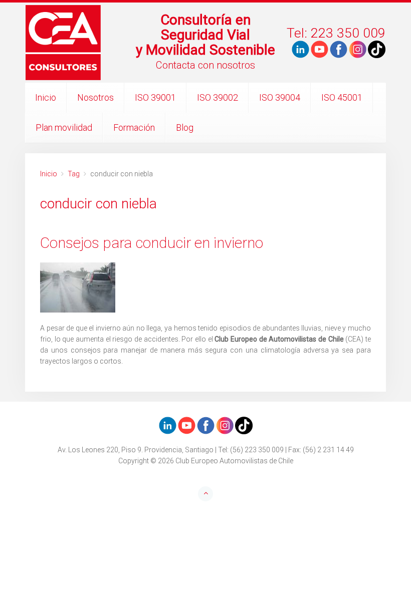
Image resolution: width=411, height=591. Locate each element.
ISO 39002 (217, 97)
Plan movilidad (64, 127)
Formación (134, 127)
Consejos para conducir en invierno (151, 242)
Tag (74, 174)
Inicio (45, 97)
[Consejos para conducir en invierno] (205, 287)
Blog (184, 127)
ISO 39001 (155, 97)
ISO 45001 (341, 97)
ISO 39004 (279, 97)
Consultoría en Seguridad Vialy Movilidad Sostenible (205, 35)
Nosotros (95, 97)
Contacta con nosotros (205, 65)
